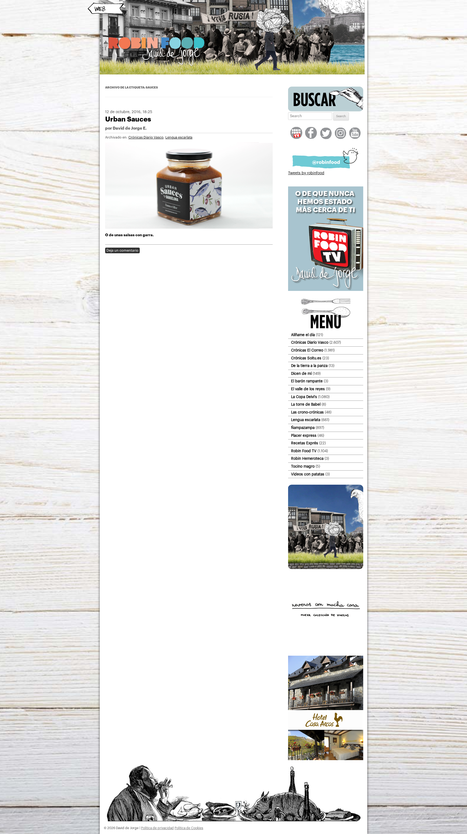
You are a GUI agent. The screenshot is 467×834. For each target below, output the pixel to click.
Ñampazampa (303, 427)
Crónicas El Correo (307, 350)
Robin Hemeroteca (307, 458)
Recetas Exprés (304, 443)
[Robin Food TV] (325, 290)
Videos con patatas (307, 474)
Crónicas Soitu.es (306, 358)
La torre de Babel (306, 404)
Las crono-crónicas (307, 412)
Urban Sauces (128, 119)
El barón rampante (307, 381)
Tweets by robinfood (306, 173)
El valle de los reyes (308, 389)
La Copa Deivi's (304, 397)
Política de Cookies (189, 828)
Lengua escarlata (178, 137)
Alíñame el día (303, 335)
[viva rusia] (325, 568)
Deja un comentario (122, 250)
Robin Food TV (303, 451)
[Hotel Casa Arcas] (325, 759)
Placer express (303, 435)
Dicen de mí (301, 373)
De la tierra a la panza (309, 365)
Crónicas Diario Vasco (146, 137)
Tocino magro (303, 466)
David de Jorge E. (129, 128)
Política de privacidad (157, 828)
